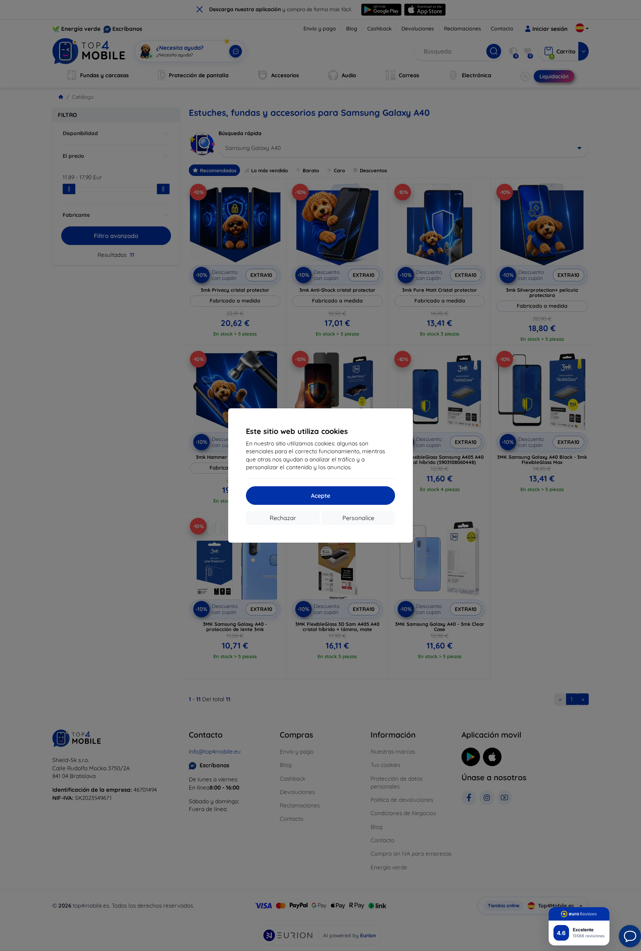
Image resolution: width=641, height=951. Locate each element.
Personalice (358, 518)
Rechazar (283, 518)
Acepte (320, 495)
